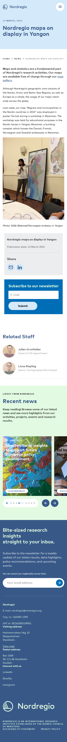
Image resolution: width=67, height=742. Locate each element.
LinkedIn (7, 672)
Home (6, 59)
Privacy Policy (50, 729)
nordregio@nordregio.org (27, 610)
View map (9, 646)
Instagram (9, 684)
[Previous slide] (45, 503)
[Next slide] (54, 503)
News (17, 59)
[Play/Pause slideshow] (6, 503)
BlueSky (7, 678)
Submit (23, 306)
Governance (16, 491)
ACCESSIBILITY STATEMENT (19, 729)
